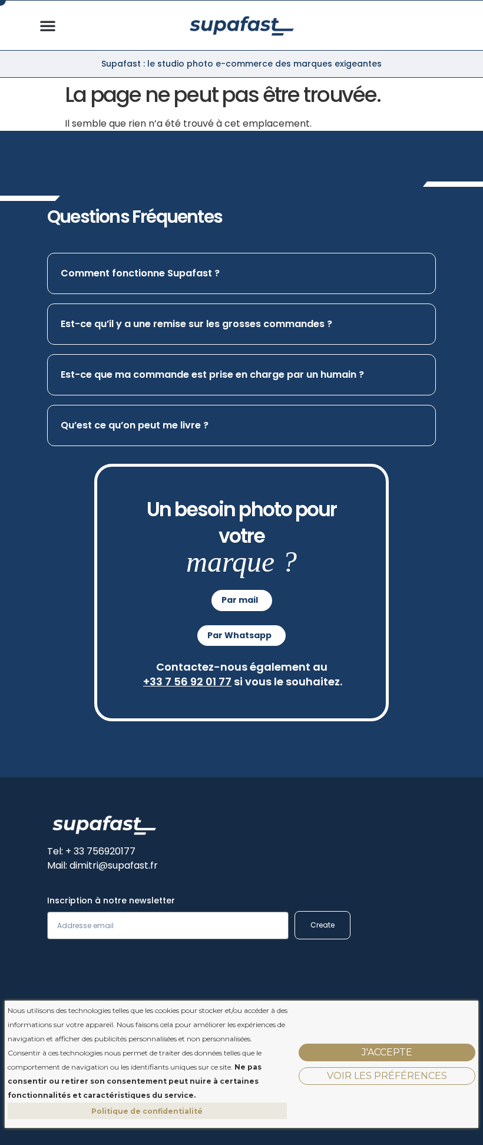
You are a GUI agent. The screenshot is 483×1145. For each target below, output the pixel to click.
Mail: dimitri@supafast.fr (102, 865)
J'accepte (387, 1052)
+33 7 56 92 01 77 (187, 681)
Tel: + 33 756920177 (91, 851)
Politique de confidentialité (147, 1111)
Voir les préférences (387, 1075)
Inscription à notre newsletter (111, 901)
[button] (47, 25)
